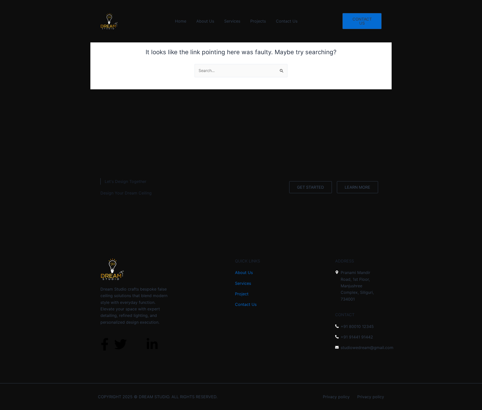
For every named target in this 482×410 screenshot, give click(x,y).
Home (180, 21)
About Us (205, 21)
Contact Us (286, 21)
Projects (258, 21)
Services (232, 21)
